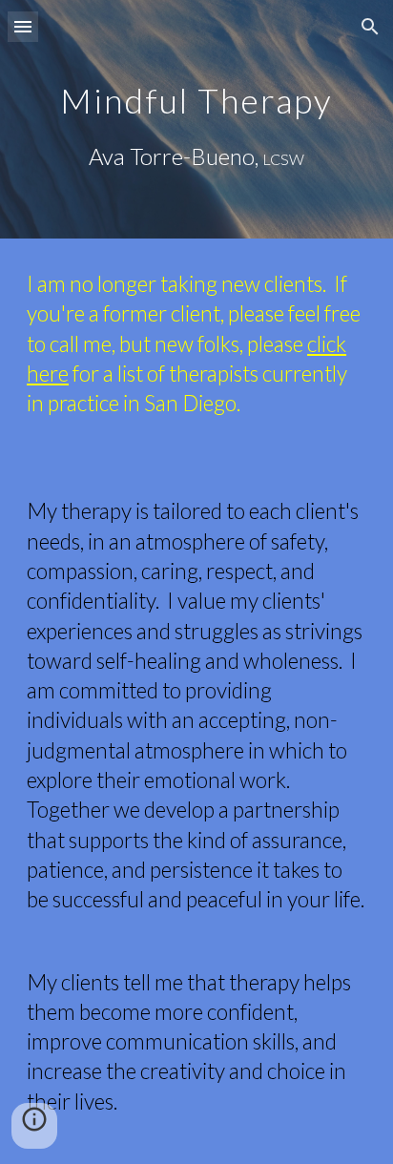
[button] (23, 26)
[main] (196, 119)
